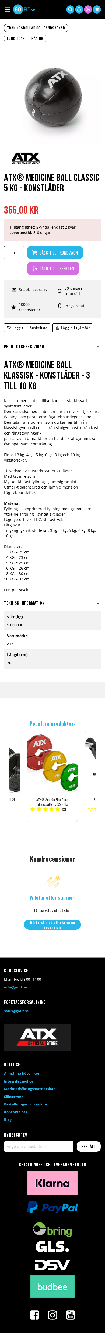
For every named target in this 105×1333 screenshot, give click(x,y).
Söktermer (13, 1096)
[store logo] (24, 9)
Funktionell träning (25, 39)
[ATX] (25, 165)
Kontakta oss (15, 1112)
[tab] (52, 350)
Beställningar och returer (26, 1104)
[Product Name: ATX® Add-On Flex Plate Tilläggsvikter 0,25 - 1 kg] (52, 777)
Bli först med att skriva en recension (52, 925)
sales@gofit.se (16, 1010)
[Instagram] (52, 1315)
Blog (8, 1119)
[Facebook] (34, 1315)
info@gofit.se (15, 987)
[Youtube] (70, 1315)
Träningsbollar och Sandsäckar (36, 28)
